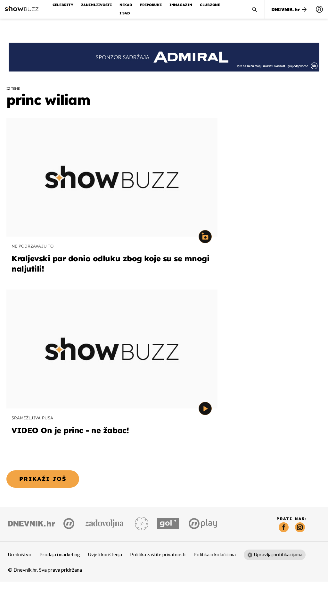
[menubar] (319, 9)
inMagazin (180, 5)
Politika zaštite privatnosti (157, 555)
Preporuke (151, 5)
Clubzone (210, 5)
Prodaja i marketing (59, 555)
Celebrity (63, 5)
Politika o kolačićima (214, 555)
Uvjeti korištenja (105, 555)
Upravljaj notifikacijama (278, 555)
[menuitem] (319, 9)
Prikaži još (42, 479)
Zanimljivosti (96, 5)
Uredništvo (19, 555)
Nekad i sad (125, 9)
